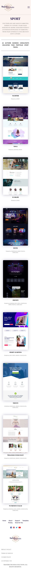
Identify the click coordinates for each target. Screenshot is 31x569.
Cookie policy (6, 557)
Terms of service (7, 553)
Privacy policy (6, 549)
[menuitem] (3, 43)
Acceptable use (6, 561)
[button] (29, 7)
